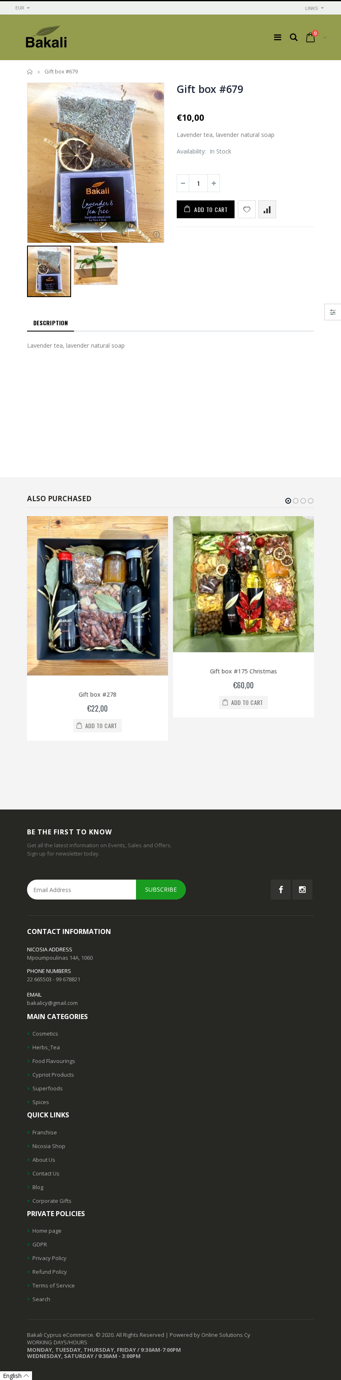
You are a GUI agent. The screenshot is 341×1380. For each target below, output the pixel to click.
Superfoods (47, 1088)
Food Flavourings (53, 1061)
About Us (43, 1159)
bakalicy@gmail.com (52, 1003)
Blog (37, 1187)
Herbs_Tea (46, 1047)
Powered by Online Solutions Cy (210, 1335)
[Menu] (277, 37)
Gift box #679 (210, 89)
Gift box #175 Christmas (243, 671)
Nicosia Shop (48, 1146)
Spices (40, 1102)
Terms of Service (53, 1285)
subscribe (161, 889)
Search (41, 1299)
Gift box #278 (97, 694)
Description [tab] (50, 322)
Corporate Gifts (52, 1200)
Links (311, 8)
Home (30, 71)
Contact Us (45, 1173)
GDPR (39, 1244)
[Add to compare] (267, 209)
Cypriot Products (53, 1074)
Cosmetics (45, 1033)
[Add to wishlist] (247, 209)
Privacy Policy (49, 1258)
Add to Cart (211, 209)
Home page (47, 1230)
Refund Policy (49, 1271)
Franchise (44, 1132)
